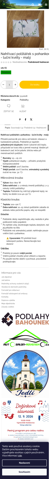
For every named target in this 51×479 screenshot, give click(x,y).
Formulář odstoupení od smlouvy (14, 294)
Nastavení (24, 463)
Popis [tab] (7, 128)
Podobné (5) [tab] (29, 128)
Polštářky (24, 100)
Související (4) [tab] (17, 128)
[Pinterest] (19, 119)
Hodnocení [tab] (41, 128)
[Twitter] (31, 119)
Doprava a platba (8, 300)
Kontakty (4, 297)
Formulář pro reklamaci (10, 290)
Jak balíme (5, 280)
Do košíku (34, 85)
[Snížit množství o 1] (3, 84)
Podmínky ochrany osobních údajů (15, 284)
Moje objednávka (8, 304)
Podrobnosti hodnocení (38, 62)
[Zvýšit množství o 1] (15, 84)
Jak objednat (6, 277)
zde (20, 455)
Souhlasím (24, 472)
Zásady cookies (7, 307)
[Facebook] (25, 119)
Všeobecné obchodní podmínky (13, 287)
